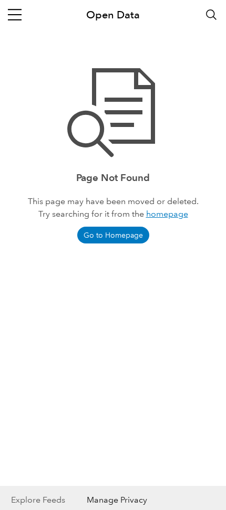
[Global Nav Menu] (14, 14)
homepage (167, 214)
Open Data (113, 14)
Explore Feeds (38, 500)
